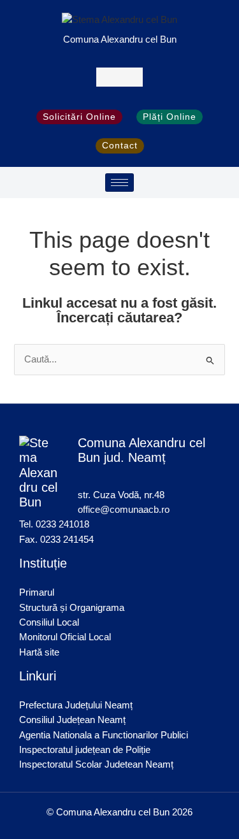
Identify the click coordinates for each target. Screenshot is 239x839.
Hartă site (39, 652)
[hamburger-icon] (119, 182)
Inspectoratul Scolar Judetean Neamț (96, 764)
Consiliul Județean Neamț (72, 720)
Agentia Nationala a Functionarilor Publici (103, 735)
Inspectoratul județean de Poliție (84, 750)
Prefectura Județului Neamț (76, 705)
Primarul (36, 592)
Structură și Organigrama (71, 608)
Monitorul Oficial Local (65, 637)
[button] (119, 77)
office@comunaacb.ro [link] (124, 510)
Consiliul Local (49, 622)
